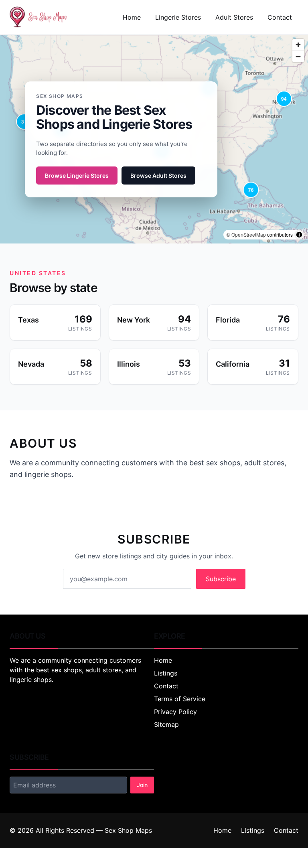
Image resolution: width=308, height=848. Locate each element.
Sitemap (166, 724)
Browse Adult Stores (158, 175)
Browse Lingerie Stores (77, 175)
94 (284, 98)
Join (142, 784)
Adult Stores (234, 17)
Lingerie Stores (178, 17)
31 (24, 121)
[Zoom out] (298, 56)
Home (132, 17)
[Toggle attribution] (299, 234)
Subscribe (221, 579)
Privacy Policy (175, 712)
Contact (279, 17)
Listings (165, 673)
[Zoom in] (298, 45)
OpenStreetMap (248, 234)
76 (251, 189)
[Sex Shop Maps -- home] (38, 17)
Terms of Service (179, 699)
